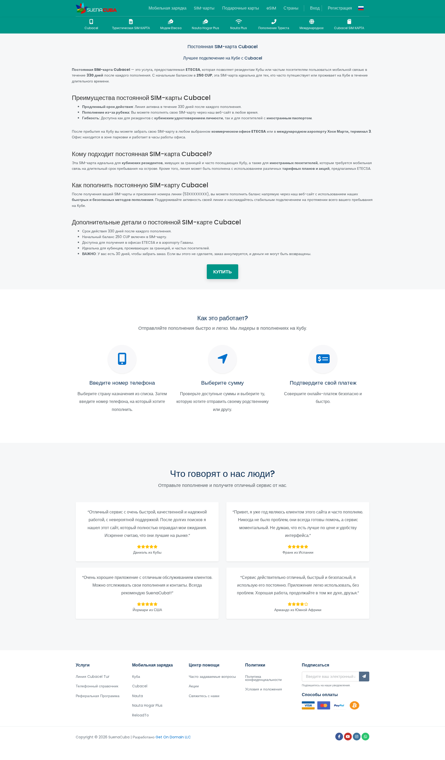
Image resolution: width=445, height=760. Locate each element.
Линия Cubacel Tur (92, 676)
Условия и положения (263, 689)
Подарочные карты (240, 8)
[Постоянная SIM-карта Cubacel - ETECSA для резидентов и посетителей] (96, 8)
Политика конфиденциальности (263, 678)
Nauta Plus (238, 28)
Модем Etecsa (171, 28)
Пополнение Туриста (273, 28)
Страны (291, 8)
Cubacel (91, 28)
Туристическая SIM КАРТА (131, 28)
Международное (311, 28)
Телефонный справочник (97, 686)
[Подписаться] (364, 676)
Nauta (137, 695)
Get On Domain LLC (173, 737)
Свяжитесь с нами (204, 695)
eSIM (271, 8)
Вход (315, 8)
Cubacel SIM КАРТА (349, 28)
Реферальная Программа (97, 695)
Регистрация (340, 8)
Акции (194, 686)
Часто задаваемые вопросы (212, 676)
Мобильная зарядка (167, 8)
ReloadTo (140, 715)
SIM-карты (204, 8)
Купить (222, 271)
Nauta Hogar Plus (205, 28)
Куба (136, 676)
